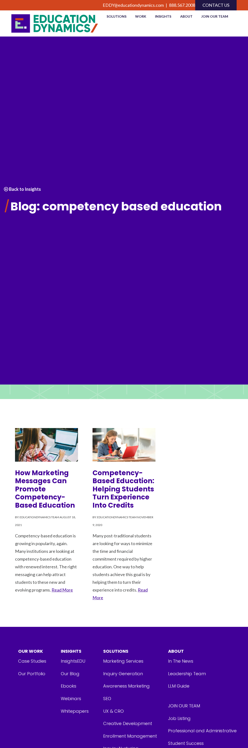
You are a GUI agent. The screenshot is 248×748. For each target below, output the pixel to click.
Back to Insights (24, 189)
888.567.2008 (182, 5)
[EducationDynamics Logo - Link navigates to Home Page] (54, 23)
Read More (62, 589)
